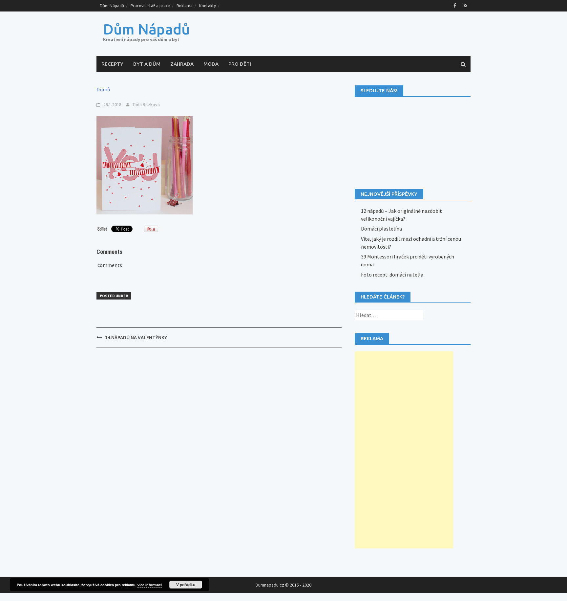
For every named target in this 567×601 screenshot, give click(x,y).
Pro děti (239, 64)
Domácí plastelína (381, 228)
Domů (103, 89)
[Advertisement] (404, 449)
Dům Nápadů (112, 6)
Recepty (112, 64)
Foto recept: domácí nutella (392, 274)
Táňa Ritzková (146, 104)
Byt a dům (146, 64)
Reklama (185, 6)
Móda (211, 64)
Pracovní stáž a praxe (150, 6)
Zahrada (182, 64)
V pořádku (185, 585)
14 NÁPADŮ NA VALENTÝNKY (136, 337)
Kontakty (207, 6)
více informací (149, 584)
